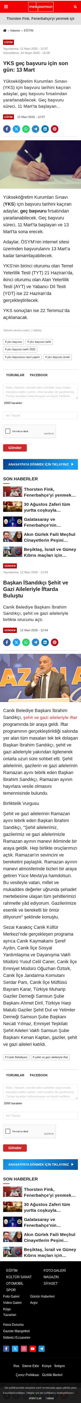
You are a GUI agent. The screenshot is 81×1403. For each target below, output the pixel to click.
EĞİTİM (28, 30)
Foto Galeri (11, 1296)
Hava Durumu (13, 1324)
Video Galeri (12, 1302)
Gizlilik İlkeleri (52, 1375)
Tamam (49, 1398)
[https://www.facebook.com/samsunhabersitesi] (6, 1349)
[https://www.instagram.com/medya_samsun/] (24, 1349)
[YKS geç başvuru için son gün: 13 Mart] (40, 164)
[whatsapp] (26, 129)
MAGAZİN (51, 1277)
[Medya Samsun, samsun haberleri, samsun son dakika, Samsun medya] (40, 6)
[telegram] (35, 129)
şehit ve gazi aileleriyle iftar (49, 717)
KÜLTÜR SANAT (19, 1277)
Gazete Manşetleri (16, 1331)
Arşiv (34, 1302)
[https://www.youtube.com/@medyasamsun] (32, 1349)
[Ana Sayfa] (4, 31)
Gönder (15, 448)
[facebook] (7, 129)
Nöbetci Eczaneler (16, 1337)
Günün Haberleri (42, 1296)
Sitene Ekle (30, 1366)
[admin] (41, 1349)
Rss (16, 1366)
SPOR (11, 1290)
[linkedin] (45, 129)
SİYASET (51, 1283)
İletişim (59, 1366)
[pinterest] (54, 129)
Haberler (15, 30)
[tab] (15, 375)
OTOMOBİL (14, 1283)
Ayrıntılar (35, 1398)
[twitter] (16, 129)
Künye (47, 1366)
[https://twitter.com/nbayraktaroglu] (15, 1349)
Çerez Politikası (27, 1375)
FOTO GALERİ (55, 1270)
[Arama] (75, 6)
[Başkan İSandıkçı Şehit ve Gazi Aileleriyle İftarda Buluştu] (40, 677)
